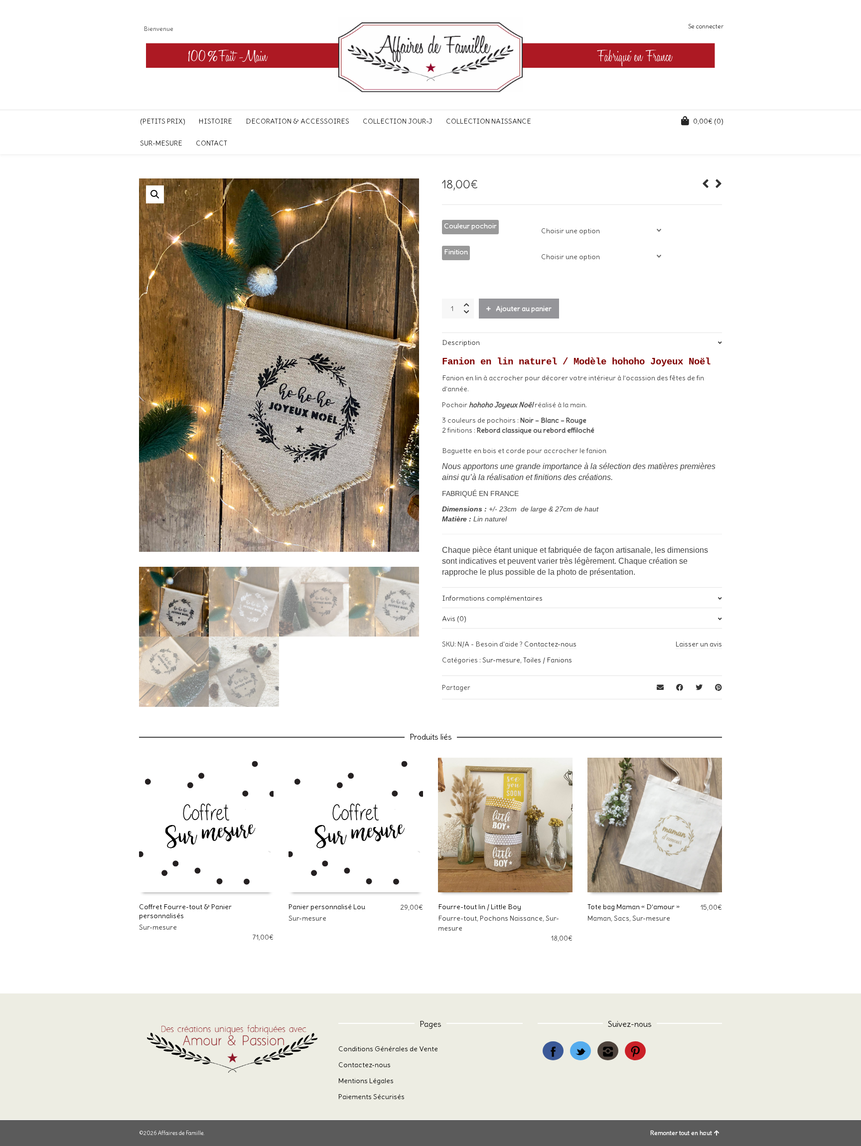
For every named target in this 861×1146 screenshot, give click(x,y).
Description (461, 342)
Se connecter (705, 26)
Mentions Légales (366, 1080)
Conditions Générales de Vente (388, 1048)
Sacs (621, 918)
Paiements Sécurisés (371, 1096)
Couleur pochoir (470, 225)
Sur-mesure (501, 659)
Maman (599, 918)
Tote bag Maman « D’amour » (633, 906)
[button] (155, 194)
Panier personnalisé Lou (326, 906)
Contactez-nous (550, 644)
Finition (456, 251)
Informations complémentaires (492, 598)
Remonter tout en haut (681, 1133)
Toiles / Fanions (547, 659)
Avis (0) (454, 618)
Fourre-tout (457, 918)
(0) (708, 121)
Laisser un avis (699, 644)
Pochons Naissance (511, 918)
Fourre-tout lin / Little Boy (479, 906)
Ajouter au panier (524, 308)
